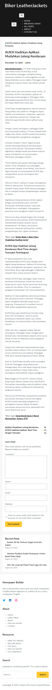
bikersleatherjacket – (14, 69)
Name (8, 482)
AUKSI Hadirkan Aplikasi (16, 430)
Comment (10, 454)
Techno (45, 430)
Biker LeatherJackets (26, 5)
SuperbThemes (43, 685)
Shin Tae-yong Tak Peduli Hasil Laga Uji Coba (27, 565)
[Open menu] (14, 24)
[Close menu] (21, 15)
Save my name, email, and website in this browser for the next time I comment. (26, 516)
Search (43, 675)
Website (8, 504)
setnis (28, 63)
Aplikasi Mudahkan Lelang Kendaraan (21, 427)
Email (8, 493)
